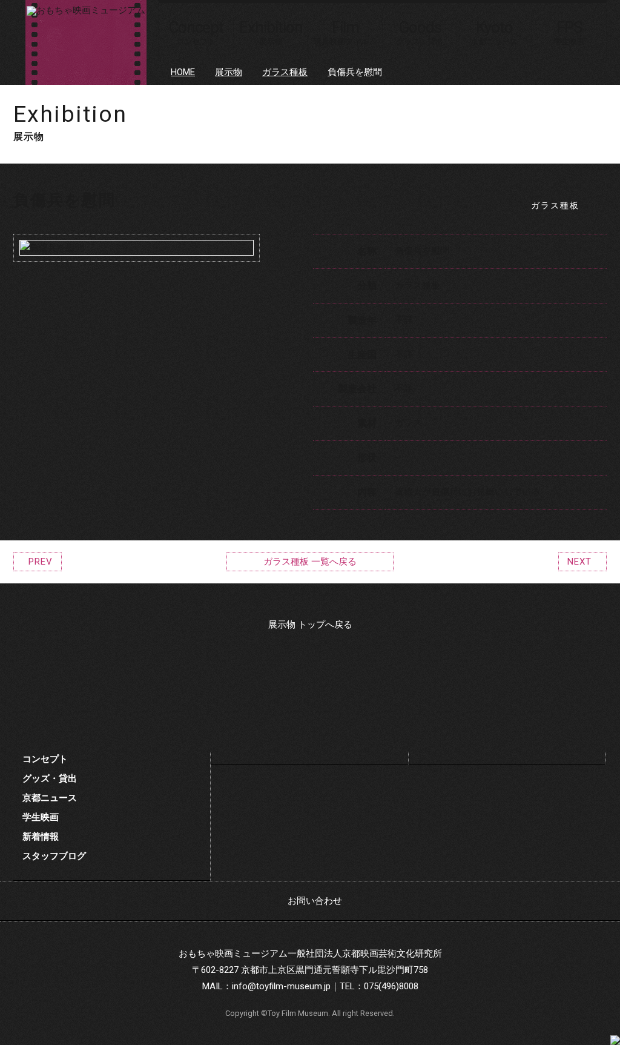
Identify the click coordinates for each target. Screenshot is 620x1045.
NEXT (579, 561)
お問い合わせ (315, 900)
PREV (40, 561)
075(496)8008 (391, 986)
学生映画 (40, 817)
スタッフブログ (54, 856)
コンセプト (45, 759)
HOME (183, 72)
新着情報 (40, 836)
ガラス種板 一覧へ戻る (310, 561)
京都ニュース (49, 797)
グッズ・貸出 (49, 778)
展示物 (228, 72)
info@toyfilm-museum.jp (281, 986)
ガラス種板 (285, 72)
